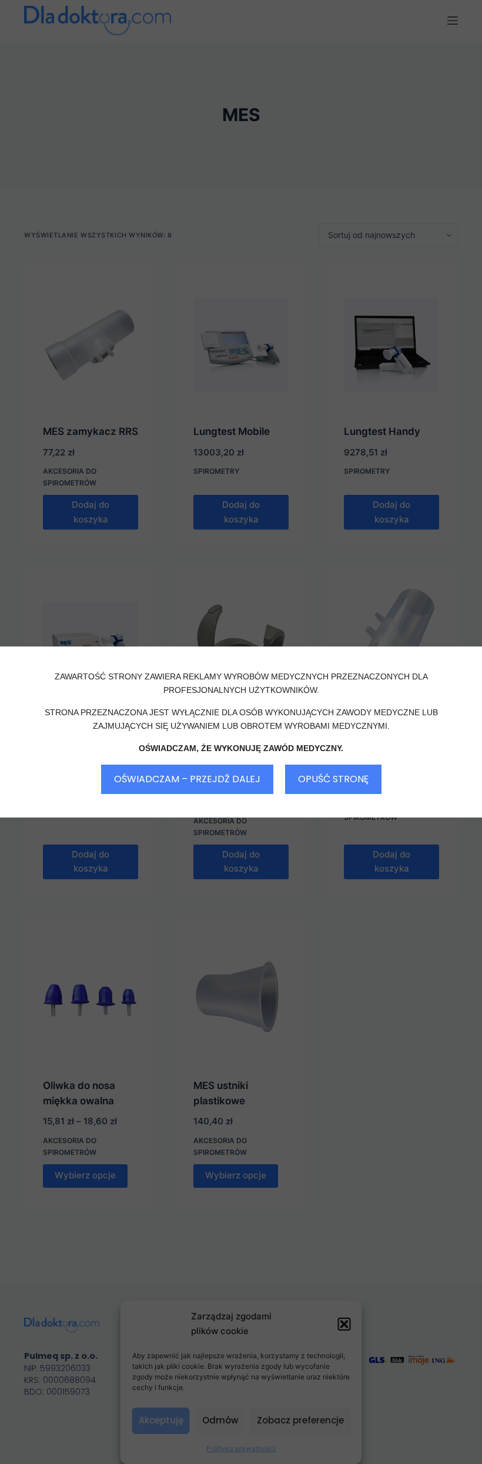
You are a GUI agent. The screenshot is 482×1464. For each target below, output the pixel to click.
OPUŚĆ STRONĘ (333, 779)
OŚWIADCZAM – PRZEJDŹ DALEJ (187, 779)
